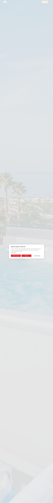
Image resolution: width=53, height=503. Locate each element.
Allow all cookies (16, 255)
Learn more (13, 252)
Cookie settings (37, 255)
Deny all (26, 255)
